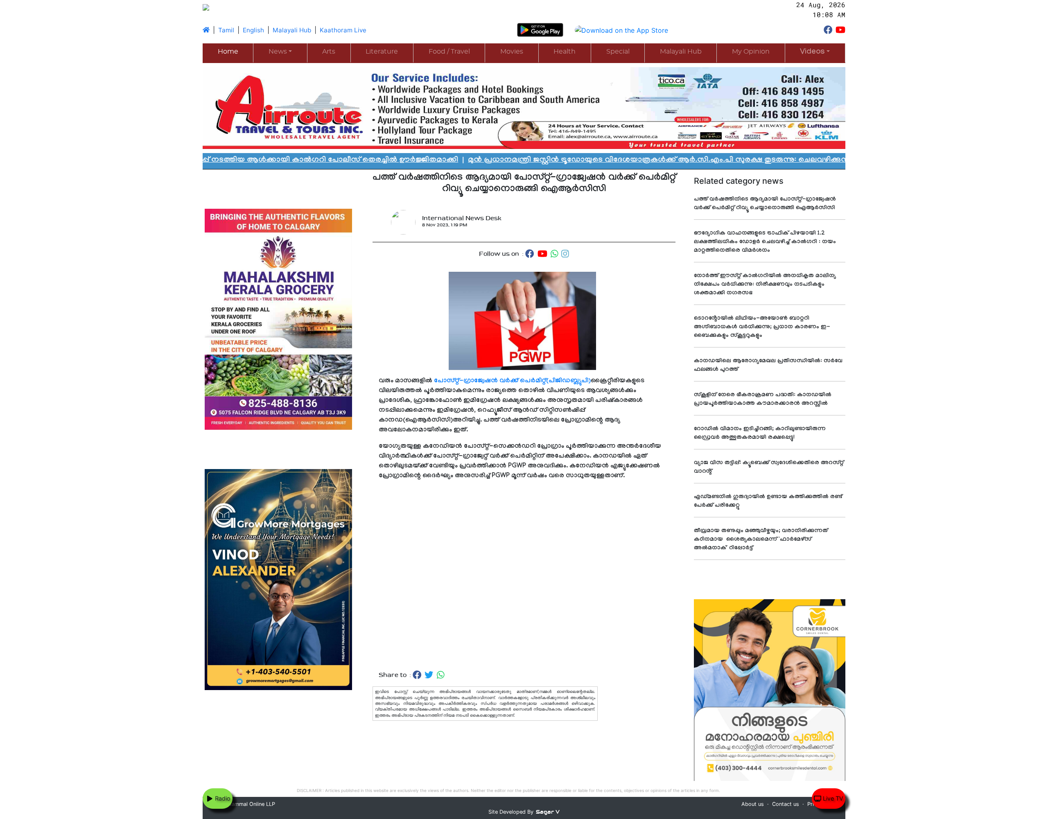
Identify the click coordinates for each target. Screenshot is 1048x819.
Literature (382, 51)
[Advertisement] (524, 575)
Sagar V (548, 811)
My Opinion (751, 51)
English (253, 30)
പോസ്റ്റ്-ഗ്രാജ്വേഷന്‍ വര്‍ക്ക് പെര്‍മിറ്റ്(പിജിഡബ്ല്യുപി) (512, 381)
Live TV (832, 798)
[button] (815, 52)
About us (752, 804)
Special (618, 51)
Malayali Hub (292, 30)
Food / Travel (449, 51)
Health (564, 51)
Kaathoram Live (343, 30)
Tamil (226, 30)
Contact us (785, 804)
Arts (328, 51)
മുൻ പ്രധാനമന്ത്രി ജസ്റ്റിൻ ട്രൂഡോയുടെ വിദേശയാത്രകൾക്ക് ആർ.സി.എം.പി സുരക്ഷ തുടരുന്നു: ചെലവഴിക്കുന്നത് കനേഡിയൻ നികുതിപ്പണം (640, 160)
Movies (511, 51)
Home (228, 51)
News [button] (278, 51)
